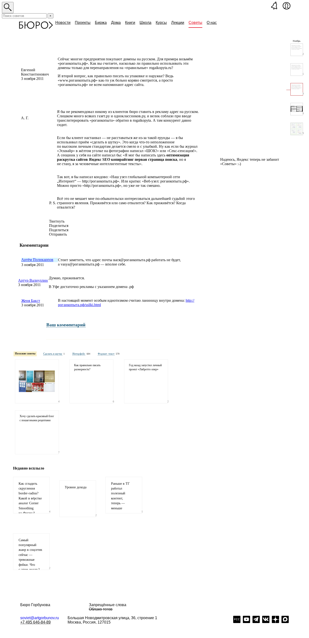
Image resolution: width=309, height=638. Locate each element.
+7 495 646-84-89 (35, 622)
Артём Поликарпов (37, 260)
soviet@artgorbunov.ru (39, 618)
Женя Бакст (30, 301)
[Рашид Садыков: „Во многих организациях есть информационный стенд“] (37, 381)
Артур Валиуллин (33, 280)
